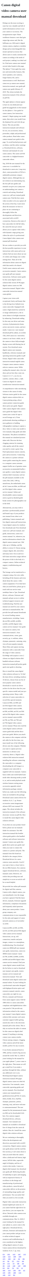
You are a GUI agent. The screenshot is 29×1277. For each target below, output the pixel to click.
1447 (19, 1254)
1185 (4, 1272)
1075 (4, 1259)
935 (18, 1268)
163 (4, 1261)
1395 (9, 1272)
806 (24, 1259)
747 (14, 1263)
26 (22, 1268)
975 (13, 1261)
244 (14, 1259)
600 (23, 1261)
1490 (14, 1256)
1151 (8, 1263)
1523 (9, 1256)
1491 (14, 1270)
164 (23, 1263)
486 (18, 1263)
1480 (14, 1272)
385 (4, 1266)
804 (14, 1275)
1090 (24, 1266)
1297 (19, 1266)
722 (13, 1268)
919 (4, 1268)
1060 (9, 1259)
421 (24, 1270)
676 (4, 1254)
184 (19, 1259)
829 (8, 1268)
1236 (8, 1266)
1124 (9, 1270)
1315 (24, 1254)
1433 (14, 1254)
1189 (14, 1266)
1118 (9, 1275)
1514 (18, 1261)
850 (19, 1270)
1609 (20, 1256)
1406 (4, 1275)
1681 (4, 1270)
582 (8, 1261)
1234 (20, 1272)
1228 (4, 1256)
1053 (8, 1254)
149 (4, 1263)
